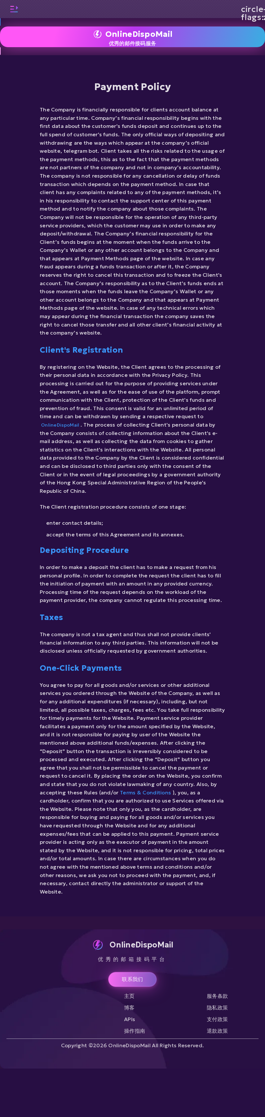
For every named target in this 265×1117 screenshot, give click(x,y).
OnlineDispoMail (60, 425)
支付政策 (217, 1019)
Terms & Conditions (146, 792)
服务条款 (217, 996)
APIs (129, 1019)
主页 (129, 996)
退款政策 (217, 1031)
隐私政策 (217, 1007)
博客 (129, 1007)
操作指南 (134, 1031)
